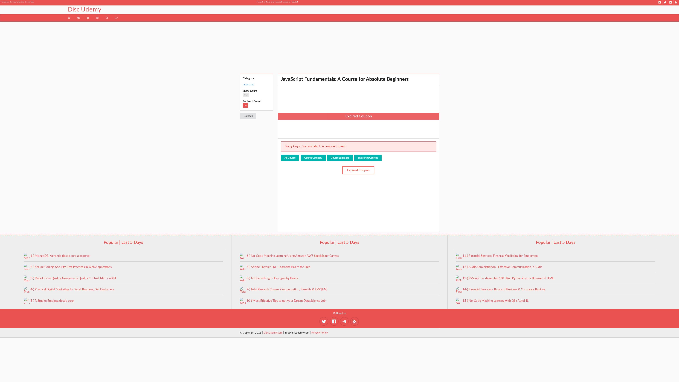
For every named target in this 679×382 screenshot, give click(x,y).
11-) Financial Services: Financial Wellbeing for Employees (500, 255)
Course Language (340, 158)
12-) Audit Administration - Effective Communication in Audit (502, 266)
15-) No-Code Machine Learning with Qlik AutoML (496, 300)
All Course (290, 158)
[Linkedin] (671, 2)
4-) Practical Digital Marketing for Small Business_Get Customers (72, 289)
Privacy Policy (319, 332)
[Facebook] (660, 2)
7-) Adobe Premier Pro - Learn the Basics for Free (278, 266)
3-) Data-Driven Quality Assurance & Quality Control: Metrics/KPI (73, 278)
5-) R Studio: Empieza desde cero (52, 300)
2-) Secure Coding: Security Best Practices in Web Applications (71, 266)
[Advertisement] (339, 49)
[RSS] (676, 2)
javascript (248, 84)
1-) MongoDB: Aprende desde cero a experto (60, 255)
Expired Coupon (358, 170)
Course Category (313, 158)
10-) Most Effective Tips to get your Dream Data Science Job (286, 300)
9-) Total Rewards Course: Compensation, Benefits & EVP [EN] (286, 289)
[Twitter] (665, 2)
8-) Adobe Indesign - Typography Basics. (272, 278)
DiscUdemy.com (272, 332)
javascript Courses (368, 158)
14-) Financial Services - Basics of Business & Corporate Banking (504, 289)
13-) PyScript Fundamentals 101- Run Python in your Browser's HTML (508, 278)
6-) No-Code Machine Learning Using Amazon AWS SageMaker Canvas (292, 255)
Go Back (248, 116)
